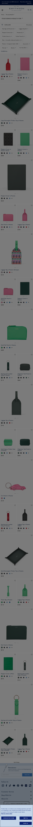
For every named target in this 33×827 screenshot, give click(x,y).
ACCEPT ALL (25, 823)
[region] (16, 816)
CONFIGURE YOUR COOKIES (8, 818)
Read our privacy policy (6, 813)
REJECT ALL (26, 818)
